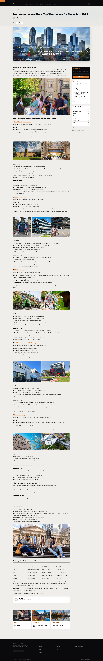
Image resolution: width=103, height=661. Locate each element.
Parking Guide (81, 122)
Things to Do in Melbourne (81, 124)
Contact (54, 4)
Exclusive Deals (48, 4)
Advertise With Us (78, 648)
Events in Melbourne (81, 111)
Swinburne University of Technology (25, 343)
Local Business (87, 659)
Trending (41, 4)
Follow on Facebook (19, 651)
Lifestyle (31, 4)
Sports (81, 113)
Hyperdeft (29, 659)
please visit (40, 593)
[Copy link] (22, 23)
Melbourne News (81, 120)
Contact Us (77, 645)
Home (27, 4)
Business (36, 4)
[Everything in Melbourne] (18, 4)
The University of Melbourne (22, 122)
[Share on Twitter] (20, 23)
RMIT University (19, 270)
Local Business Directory (79, 646)
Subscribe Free (81, 76)
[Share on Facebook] (17, 23)
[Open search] (89, 4)
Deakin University (19, 415)
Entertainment (81, 115)
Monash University (20, 197)
